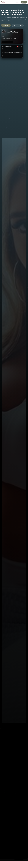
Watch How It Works (17, 25)
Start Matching (6, 25)
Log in (17, 2)
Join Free (24, 2)
